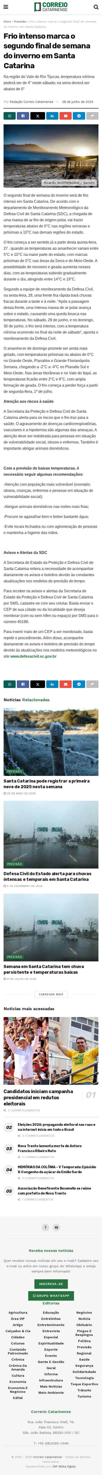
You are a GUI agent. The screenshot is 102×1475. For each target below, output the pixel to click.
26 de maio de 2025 (21, 793)
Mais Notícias (51, 1386)
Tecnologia (84, 1378)
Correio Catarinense (47, 1457)
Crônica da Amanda (18, 1367)
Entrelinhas (51, 1319)
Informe (51, 1374)
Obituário (84, 1325)
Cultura (18, 1375)
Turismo (84, 1396)
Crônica (17, 1359)
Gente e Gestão (51, 1362)
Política (84, 1341)
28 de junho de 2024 (77, 102)
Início (7, 21)
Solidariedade (84, 1372)
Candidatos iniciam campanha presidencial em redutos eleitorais (38, 1098)
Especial (51, 1337)
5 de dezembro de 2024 (24, 886)
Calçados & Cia (17, 1331)
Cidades (18, 1337)
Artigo (18, 1325)
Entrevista (51, 1331)
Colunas (18, 1343)
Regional (84, 1353)
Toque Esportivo (84, 1384)
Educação (51, 1312)
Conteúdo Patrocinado (18, 1351)
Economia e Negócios (18, 1390)
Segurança (84, 1365)
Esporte (51, 1349)
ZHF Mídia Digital (64, 1466)
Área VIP (18, 1319)
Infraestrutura (51, 1380)
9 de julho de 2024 (21, 979)
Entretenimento (51, 1325)
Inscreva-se (51, 1284)
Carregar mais (51, 994)
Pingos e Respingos (84, 1333)
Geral (51, 1368)
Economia (17, 1382)
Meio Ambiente (51, 1392)
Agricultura (18, 1312)
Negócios (84, 1312)
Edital (18, 1398)
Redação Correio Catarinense (31, 102)
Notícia (84, 1319)
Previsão (20, 21)
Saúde (84, 1359)
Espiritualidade (51, 1343)
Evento (51, 1355)
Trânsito (84, 1390)
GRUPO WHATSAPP (53, 1296)
